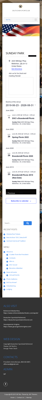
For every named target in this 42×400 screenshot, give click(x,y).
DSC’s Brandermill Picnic (23, 118)
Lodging (9, 289)
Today (21, 193)
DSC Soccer (13, 265)
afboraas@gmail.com (11, 364)
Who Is (11, 261)
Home (12, 397)
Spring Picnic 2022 (20, 137)
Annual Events (14, 275)
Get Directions (17, 69)
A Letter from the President (18, 254)
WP (5, 374)
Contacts (12, 258)
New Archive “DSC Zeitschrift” (16, 237)
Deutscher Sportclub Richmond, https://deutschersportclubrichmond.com (18, 318)
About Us (9, 252)
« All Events (32, 56)
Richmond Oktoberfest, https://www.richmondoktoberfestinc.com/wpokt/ (21, 312)
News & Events (11, 272)
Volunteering (11, 286)
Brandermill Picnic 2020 (22, 156)
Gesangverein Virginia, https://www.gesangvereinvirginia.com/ (17, 325)
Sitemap (29, 397)
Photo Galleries (11, 279)
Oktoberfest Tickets (13, 234)
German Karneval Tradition (16, 241)
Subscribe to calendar (19, 201)
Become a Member (16, 268)
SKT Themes (33, 394)
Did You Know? (11, 282)
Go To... (8, 20)
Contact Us (20, 397)
